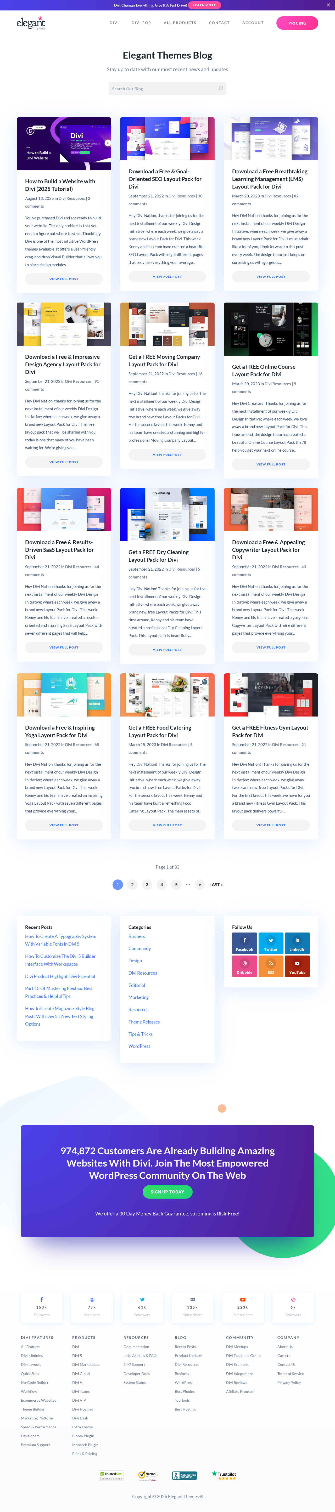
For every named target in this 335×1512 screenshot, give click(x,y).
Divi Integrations (239, 1373)
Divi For (141, 23)
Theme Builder (33, 1409)
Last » (216, 884)
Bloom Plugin (83, 1436)
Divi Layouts (31, 1364)
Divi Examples (237, 1364)
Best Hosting (185, 1409)
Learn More (204, 5)
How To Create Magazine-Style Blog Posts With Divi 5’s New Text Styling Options (59, 1016)
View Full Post (64, 279)
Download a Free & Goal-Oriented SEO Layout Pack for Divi (165, 179)
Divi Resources (72, 198)
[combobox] (167, 88)
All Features (30, 1346)
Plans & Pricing (84, 1453)
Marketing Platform (37, 1418)
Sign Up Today (167, 1192)
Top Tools (182, 1400)
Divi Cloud (81, 1373)
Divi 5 (77, 1355)
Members (92, 1311)
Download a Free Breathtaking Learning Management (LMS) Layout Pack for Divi (270, 179)
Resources (138, 1009)
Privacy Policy (289, 1382)
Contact (219, 23)
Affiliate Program (240, 1391)
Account (253, 23)
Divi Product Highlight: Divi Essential (60, 976)
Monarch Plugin (85, 1444)
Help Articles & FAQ (140, 1355)
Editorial (137, 985)
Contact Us (286, 1364)
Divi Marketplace (86, 1364)
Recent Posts (185, 1346)
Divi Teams (81, 1391)
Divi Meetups (237, 1346)
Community (140, 948)
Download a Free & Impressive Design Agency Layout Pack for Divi (63, 364)
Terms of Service (290, 1373)
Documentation (136, 1346)
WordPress (139, 1046)
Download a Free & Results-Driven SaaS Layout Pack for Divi (59, 549)
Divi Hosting (82, 1409)
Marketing (139, 997)
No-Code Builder (35, 1382)
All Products (180, 23)
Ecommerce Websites (38, 1400)
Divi (114, 23)
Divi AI (77, 1382)
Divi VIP (79, 1400)
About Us (285, 1346)
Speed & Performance (38, 1427)
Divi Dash (80, 1418)
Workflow (29, 1391)
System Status (135, 1382)
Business (137, 936)
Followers (42, 1311)
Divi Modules (32, 1355)
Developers (30, 1436)
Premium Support (35, 1444)
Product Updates (188, 1355)
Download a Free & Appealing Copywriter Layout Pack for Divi (268, 549)
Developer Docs (137, 1373)
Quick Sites (30, 1373)
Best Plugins (185, 1391)
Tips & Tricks (141, 1034)
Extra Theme (82, 1427)
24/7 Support (134, 1364)
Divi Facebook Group (243, 1355)
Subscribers (192, 1311)
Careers (283, 1355)
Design (135, 960)
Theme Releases (144, 1022)
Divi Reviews (236, 1382)
